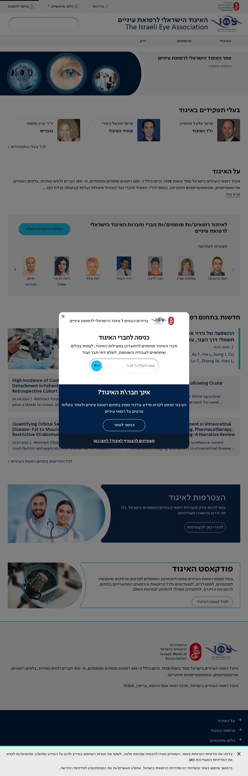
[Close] (63, 316)
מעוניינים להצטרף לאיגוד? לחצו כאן (124, 441)
